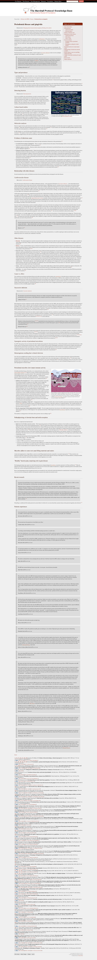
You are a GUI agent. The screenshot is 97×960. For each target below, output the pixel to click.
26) (32, 217)
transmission (58, 276)
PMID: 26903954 (21, 946)
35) (26, 299)
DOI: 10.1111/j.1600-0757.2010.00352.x (31, 857)
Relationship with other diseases (70, 34)
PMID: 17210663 (21, 768)
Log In (33, 954)
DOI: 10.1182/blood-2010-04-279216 (30, 926)
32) (15, 849)
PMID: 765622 (21, 770)
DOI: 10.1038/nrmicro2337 (29, 764)
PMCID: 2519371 (27, 883)
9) (22, 113)
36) (18, 761)
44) (36, 320)
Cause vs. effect (68, 38)
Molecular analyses (68, 31)
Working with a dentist (46, 27)
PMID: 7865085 (21, 891)
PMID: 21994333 (21, 848)
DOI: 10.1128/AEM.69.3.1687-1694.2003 (37, 796)
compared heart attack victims (37, 198)
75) (81, 502)
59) (70, 357)
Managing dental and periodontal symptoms (32, 27)
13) (19, 132)
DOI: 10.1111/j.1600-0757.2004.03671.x (31, 869)
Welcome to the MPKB (25, 19)
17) (30, 157)
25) (15, 826)
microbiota (53, 465)
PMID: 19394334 (21, 887)
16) (29, 148)
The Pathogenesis (35, 1)
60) (57, 359)
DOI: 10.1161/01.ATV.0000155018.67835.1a (32, 821)
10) (19, 127)
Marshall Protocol (66, 748)
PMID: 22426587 (21, 853)
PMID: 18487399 (21, 883)
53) (78, 334)
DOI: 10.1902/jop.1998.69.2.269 (29, 781)
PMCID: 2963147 (27, 887)
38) (36, 316)
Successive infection (68, 39)
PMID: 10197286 (21, 804)
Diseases (43, 1)
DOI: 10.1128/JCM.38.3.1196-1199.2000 (36, 816)
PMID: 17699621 (21, 879)
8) (16, 761)
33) (25, 270)
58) (55, 349)
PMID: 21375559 (21, 812)
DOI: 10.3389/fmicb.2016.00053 (36, 946)
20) (27, 194)
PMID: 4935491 (21, 785)
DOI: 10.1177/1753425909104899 (30, 917)
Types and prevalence (68, 26)
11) (50, 127)
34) (35, 283)
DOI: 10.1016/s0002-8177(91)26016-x (30, 774)
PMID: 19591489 (21, 921)
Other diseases (68, 37)
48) (26, 326)
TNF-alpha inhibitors (63, 429)
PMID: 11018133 (21, 897)
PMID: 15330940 (21, 869)
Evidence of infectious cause (69, 32)
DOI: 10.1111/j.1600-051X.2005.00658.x (31, 844)
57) (57, 337)
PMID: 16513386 (21, 832)
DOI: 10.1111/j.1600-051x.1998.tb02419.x (31, 875)
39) (37, 316)
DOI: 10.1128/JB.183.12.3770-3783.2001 (36, 792)
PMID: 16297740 (21, 904)
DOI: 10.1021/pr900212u (29, 921)
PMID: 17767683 (21, 836)
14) (61, 141)
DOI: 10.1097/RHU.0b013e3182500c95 (37, 853)
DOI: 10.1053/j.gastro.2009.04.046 (36, 887)
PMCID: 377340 (27, 785)
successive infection (45, 52)
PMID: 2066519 (21, 774)
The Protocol (26, 1)
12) (46, 128)
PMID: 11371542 (21, 792)
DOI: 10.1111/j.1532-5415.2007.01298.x (31, 836)
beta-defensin (62, 409)
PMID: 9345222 (21, 900)
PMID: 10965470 (21, 778)
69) (40, 425)
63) (26, 372)
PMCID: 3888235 (27, 853)
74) (26, 498)
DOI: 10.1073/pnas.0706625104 (36, 879)
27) (24, 227)
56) (55, 337)
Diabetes (18, 245)
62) (25, 372)
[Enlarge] (80, 114)
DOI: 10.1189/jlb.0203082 (29, 912)
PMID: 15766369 (21, 844)
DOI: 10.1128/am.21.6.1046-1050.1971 (36, 785)
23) (74, 210)
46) (59, 322)
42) (41, 316)
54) (79, 334)
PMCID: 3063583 (27, 808)
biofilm (36, 60)
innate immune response (19, 372)
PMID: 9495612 (21, 875)
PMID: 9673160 (21, 760)
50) (35, 331)
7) (18, 86)
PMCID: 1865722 (27, 768)
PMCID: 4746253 (27, 946)
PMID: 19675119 (21, 917)
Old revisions (17, 954)
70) (28, 429)
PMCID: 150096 (27, 796)
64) (46, 378)
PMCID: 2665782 (27, 800)
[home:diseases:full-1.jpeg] (66, 391)
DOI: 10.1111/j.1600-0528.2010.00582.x (31, 812)
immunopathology (26, 644)
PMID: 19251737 (21, 800)
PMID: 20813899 (21, 926)
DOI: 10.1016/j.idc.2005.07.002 (30, 904)
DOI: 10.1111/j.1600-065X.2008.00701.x (31, 908)
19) (38, 190)
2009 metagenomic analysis (67, 116)
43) (35, 320)
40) (38, 316)
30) (31, 248)
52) (77, 334)
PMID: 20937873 (21, 808)
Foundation (50, 1)
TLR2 (21, 403)
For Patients (18, 1)
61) (64, 397)
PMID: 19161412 (21, 908)
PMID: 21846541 (21, 937)
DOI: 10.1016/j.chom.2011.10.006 (36, 942)
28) (20, 243)
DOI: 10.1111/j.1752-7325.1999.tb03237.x (31, 778)
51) (37, 331)
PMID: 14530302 (21, 866)
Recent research (67, 57)
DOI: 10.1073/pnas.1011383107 (36, 808)
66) (26, 761)
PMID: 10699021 (21, 816)
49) (34, 331)
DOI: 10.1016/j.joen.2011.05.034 (30, 937)
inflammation (42, 38)
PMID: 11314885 (21, 840)
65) (31, 399)
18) (58, 166)
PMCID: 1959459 (27, 879)
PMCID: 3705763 (27, 848)
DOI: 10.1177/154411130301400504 (30, 866)
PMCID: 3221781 (27, 942)
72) (15, 935)
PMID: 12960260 (21, 912)
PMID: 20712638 (21, 857)
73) (75, 464)
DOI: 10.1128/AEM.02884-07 (35, 883)
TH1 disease (32, 703)
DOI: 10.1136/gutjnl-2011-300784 (36, 848)
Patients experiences (68, 59)
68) (50, 413)
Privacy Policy (80, 955)
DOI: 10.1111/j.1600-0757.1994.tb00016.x (31, 760)
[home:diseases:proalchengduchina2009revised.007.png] (66, 113)
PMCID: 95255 (27, 792)
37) (52, 314)
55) (80, 334)
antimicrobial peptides (58, 396)
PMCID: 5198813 (27, 950)
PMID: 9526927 (21, 781)
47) (27, 323)
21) (81, 197)
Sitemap (29, 954)
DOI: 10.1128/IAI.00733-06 (35, 768)
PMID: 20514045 (21, 764)
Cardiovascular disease (69, 35)
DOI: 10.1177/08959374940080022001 (30, 891)
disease (15, 754)
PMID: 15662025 (21, 821)
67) (20, 410)
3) (29, 67)
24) (75, 210)
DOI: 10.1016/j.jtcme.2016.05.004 (36, 950)
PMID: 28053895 (21, 950)
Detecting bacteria (67, 28)
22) (51, 210)
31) (40, 251)
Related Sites (58, 1)
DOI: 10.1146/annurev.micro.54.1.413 (31, 897)
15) (18, 758)
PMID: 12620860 (21, 796)
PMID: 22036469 (21, 942)
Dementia (18, 240)
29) (30, 248)
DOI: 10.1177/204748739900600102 (30, 804)
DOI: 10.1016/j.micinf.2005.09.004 (30, 832)
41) (39, 316)
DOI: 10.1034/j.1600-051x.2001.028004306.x (32, 840)
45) (37, 320)
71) (26, 437)
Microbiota (18, 849)
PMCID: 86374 (27, 816)
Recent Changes (23, 954)
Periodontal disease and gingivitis (41, 19)
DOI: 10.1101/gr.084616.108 (35, 800)
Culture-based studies (69, 29)
